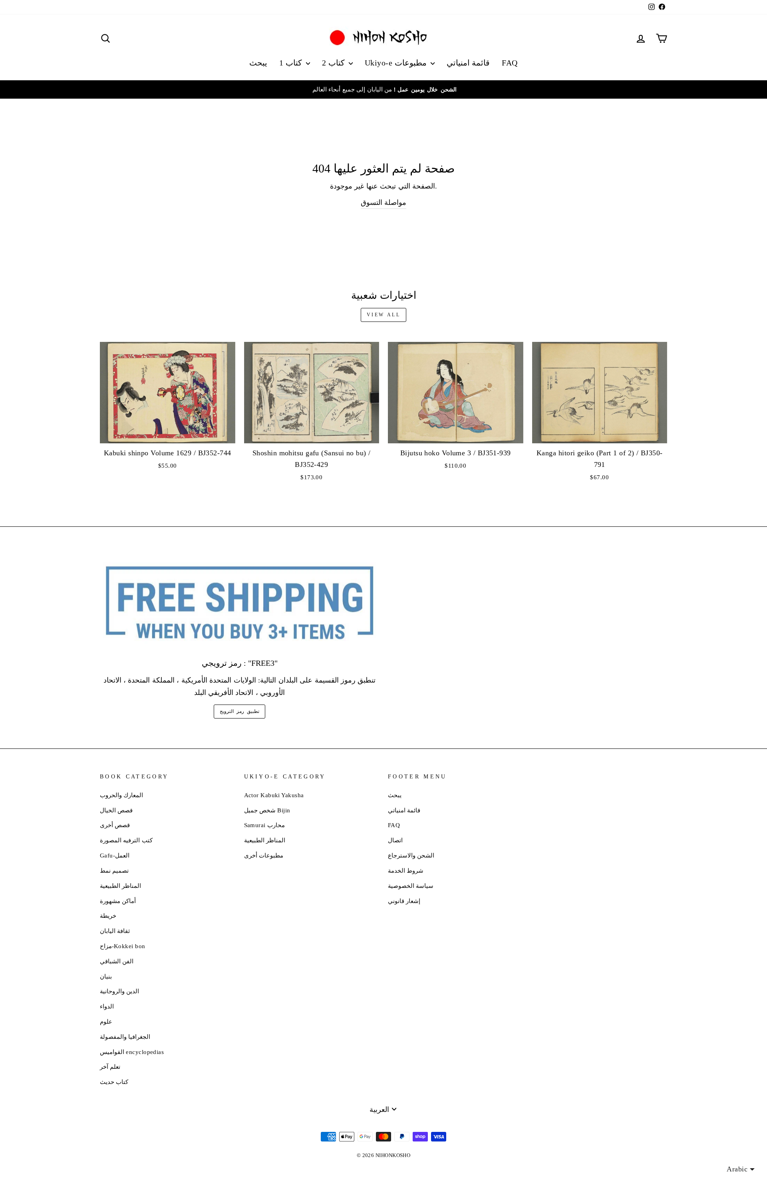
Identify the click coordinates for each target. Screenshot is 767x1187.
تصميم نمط (114, 870)
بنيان (106, 976)
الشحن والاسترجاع (411, 855)
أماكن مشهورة (118, 900)
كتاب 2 (334, 62)
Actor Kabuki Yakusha (274, 795)
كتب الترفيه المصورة (126, 840)
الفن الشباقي (116, 961)
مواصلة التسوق (383, 202)
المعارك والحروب (121, 795)
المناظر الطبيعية (120, 885)
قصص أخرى (115, 825)
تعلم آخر (110, 1066)
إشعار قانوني (404, 900)
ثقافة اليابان (115, 930)
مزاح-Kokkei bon (122, 946)
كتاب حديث (114, 1081)
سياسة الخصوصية (410, 885)
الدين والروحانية (119, 991)
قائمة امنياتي (468, 62)
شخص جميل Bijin (267, 810)
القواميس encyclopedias (132, 1051)
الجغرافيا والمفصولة (125, 1036)
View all (384, 315)
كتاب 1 (291, 62)
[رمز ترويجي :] (239, 603)
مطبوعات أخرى (263, 855)
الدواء (107, 1006)
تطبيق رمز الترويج (239, 711)
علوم (106, 1021)
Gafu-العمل (114, 855)
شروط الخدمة (405, 870)
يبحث (258, 62)
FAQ (509, 62)
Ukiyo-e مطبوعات (397, 62)
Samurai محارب (264, 825)
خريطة (108, 915)
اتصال (395, 840)
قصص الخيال (116, 810)
